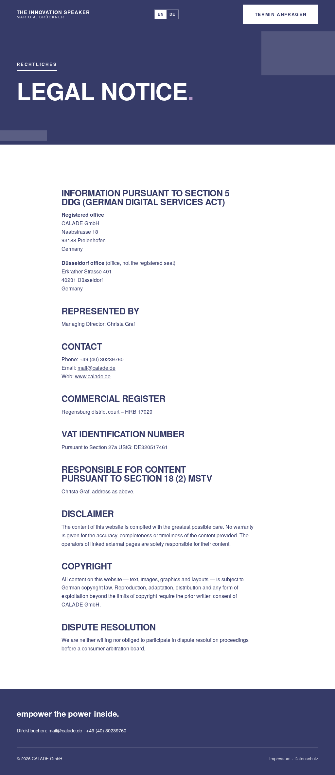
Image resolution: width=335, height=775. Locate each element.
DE (172, 14)
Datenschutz (306, 758)
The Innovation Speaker (53, 14)
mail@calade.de (96, 367)
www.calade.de (93, 376)
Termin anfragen (281, 14)
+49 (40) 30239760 (106, 730)
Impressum (280, 758)
